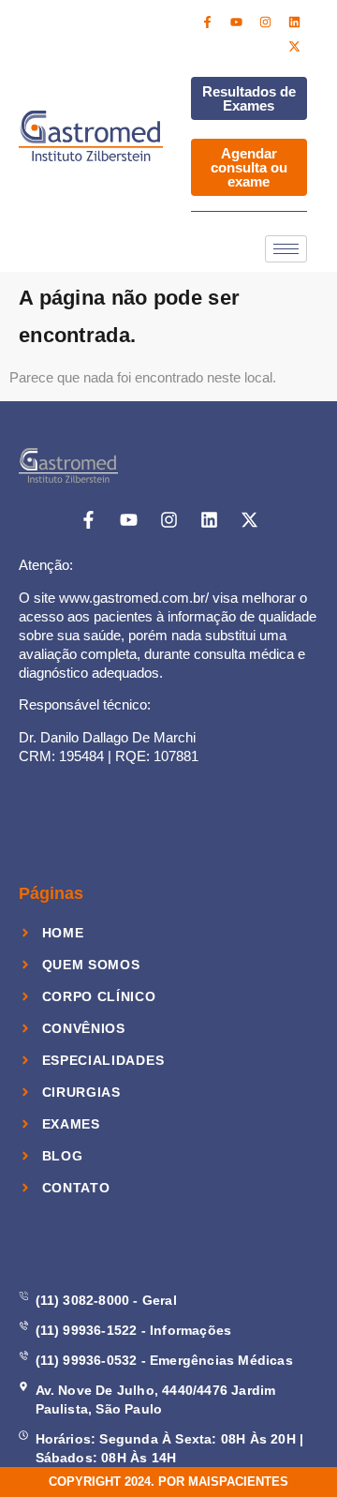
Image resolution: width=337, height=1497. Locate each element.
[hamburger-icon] (286, 248)
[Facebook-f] (208, 21)
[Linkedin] (295, 21)
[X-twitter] (295, 46)
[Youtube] (237, 21)
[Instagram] (266, 21)
